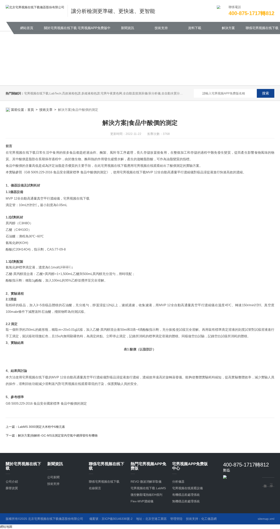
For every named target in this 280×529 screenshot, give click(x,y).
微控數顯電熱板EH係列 (146, 494)
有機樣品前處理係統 (186, 494)
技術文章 (45, 109)
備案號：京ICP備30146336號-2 (111, 518)
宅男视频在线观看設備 (187, 488)
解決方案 (228, 28)
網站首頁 (26, 28)
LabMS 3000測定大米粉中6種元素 (41, 426)
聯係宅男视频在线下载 (262, 28)
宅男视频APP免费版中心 (94, 30)
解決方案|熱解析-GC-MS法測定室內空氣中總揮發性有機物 (58, 435)
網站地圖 (6, 526)
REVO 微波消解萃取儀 (146, 481)
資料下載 (194, 28)
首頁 (30, 109)
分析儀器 (178, 481)
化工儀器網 (209, 518)
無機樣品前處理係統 (186, 501)
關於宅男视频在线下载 (60, 28)
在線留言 (95, 488)
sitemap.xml (266, 518)
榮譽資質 (12, 488)
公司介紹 (12, 481)
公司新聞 (53, 477)
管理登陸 (176, 518)
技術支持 (161, 28)
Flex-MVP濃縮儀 (142, 501)
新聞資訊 (127, 28)
